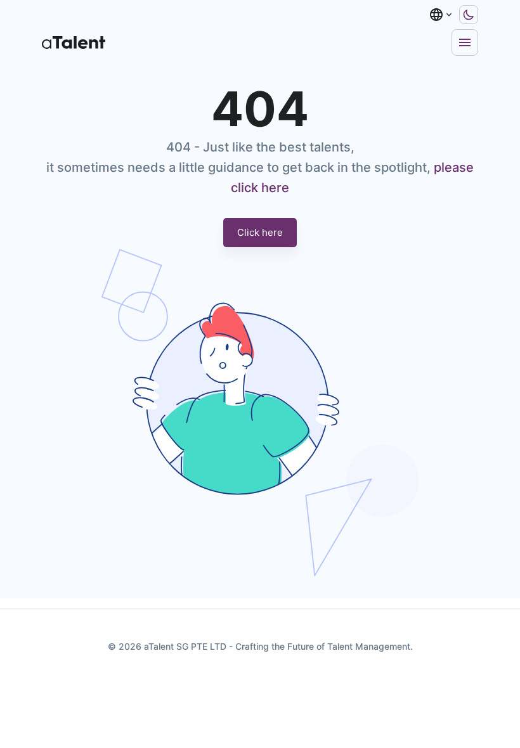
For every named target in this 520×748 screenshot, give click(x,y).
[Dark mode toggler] (468, 14)
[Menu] (465, 42)
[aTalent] (73, 42)
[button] (441, 14)
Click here (260, 232)
